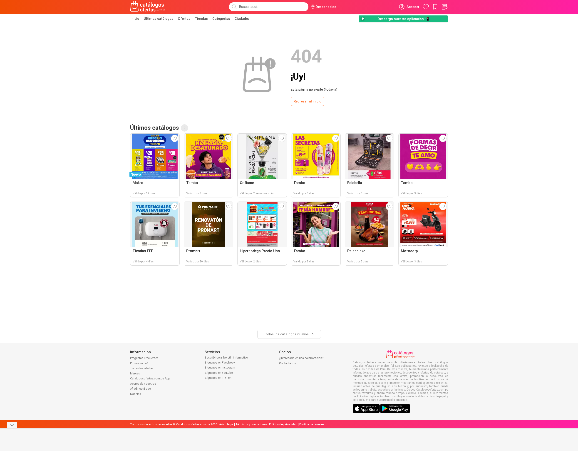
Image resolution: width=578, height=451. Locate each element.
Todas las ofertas (142, 368)
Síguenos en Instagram (220, 367)
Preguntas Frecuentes (144, 358)
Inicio (135, 19)
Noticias (135, 394)
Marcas (135, 373)
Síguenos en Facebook (220, 362)
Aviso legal (226, 424)
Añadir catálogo (140, 388)
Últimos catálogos (158, 19)
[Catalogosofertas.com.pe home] (148, 6)
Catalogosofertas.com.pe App (150, 378)
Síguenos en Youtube (219, 372)
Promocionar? (139, 363)
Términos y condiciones (251, 424)
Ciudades (242, 19)
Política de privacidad (283, 424)
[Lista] (444, 6)
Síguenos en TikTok (218, 377)
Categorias (221, 19)
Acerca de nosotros (143, 383)
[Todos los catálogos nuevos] (184, 128)
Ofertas (184, 19)
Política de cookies (311, 424)
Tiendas (201, 19)
